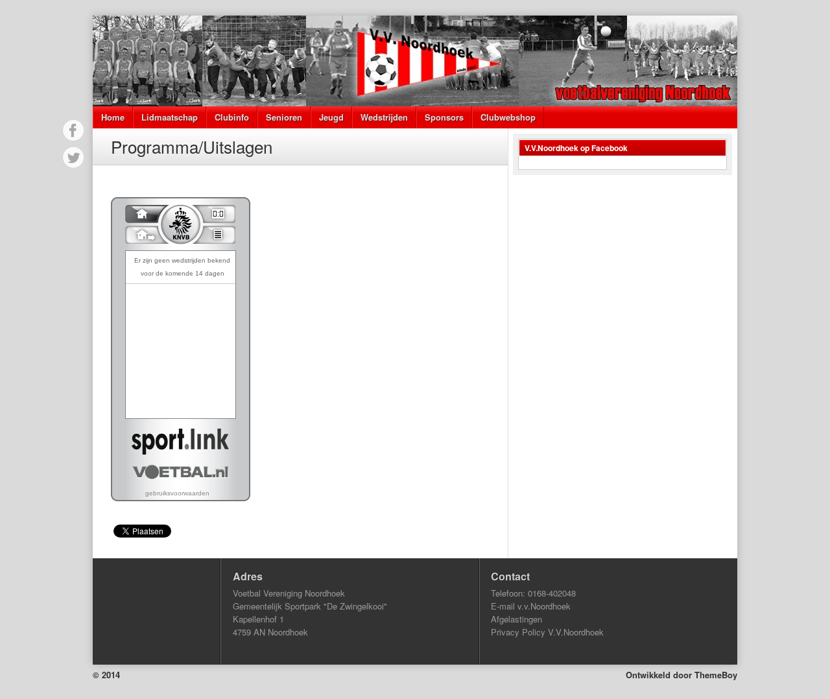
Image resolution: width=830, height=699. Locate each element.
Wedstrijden (384, 117)
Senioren (284, 117)
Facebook (73, 130)
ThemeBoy (715, 675)
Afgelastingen (516, 619)
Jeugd (331, 117)
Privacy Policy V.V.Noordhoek (547, 632)
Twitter (73, 157)
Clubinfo (232, 117)
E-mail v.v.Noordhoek (531, 606)
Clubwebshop (508, 117)
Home (112, 117)
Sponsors (444, 117)
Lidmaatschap (169, 117)
